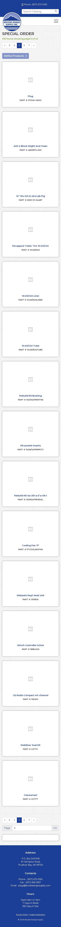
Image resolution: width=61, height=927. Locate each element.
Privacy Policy (22, 914)
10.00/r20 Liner (30, 295)
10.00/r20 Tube (30, 345)
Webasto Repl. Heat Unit (30, 595)
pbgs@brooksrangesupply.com (34, 885)
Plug (30, 96)
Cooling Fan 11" (30, 545)
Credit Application (37, 914)
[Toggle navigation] (56, 21)
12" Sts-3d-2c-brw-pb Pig (30, 196)
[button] (30, 79)
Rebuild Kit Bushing (30, 395)
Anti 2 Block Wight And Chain (30, 146)
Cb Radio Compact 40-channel (30, 695)
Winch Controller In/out (30, 645)
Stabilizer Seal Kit (30, 745)
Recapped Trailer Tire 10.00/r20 (30, 245)
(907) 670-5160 (39, 4)
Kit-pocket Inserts (30, 445)
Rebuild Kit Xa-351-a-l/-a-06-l (30, 495)
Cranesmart (30, 795)
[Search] (56, 11)
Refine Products (14, 55)
